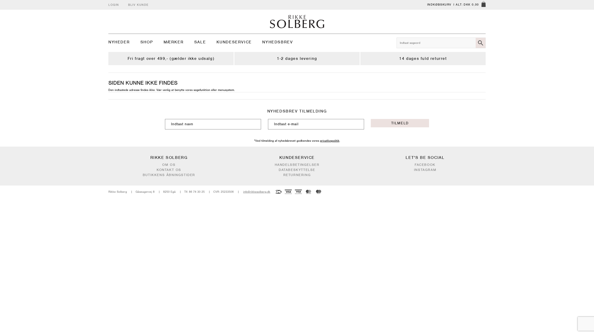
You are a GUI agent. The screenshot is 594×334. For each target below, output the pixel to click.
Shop (146, 42)
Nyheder (119, 42)
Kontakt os (169, 170)
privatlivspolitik (329, 141)
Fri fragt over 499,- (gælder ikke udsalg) (171, 58)
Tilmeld (400, 123)
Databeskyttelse (297, 170)
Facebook (425, 165)
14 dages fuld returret (423, 58)
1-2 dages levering (297, 58)
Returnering (297, 175)
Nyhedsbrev (277, 42)
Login (113, 5)
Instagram (425, 170)
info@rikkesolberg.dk (256, 192)
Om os (168, 165)
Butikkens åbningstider (169, 175)
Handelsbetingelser (297, 165)
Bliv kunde (138, 5)
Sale (200, 42)
